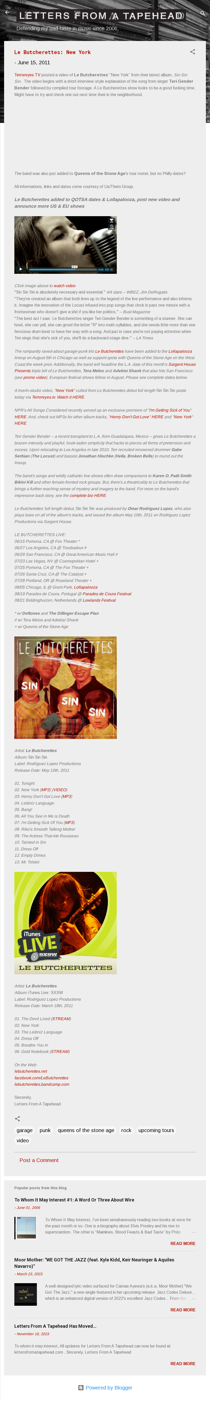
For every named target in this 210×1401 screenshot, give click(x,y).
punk (45, 1130)
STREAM (60, 1019)
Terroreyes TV (27, 75)
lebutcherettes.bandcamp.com (41, 1084)
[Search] (203, 14)
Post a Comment (39, 1160)
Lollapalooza (180, 351)
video (23, 1140)
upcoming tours (156, 1130)
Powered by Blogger (108, 1387)
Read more (183, 1243)
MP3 (45, 790)
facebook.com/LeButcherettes (41, 1078)
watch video (64, 286)
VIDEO (59, 790)
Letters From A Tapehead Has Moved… (55, 1326)
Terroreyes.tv (43, 397)
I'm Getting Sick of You (169, 410)
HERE (20, 417)
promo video (34, 377)
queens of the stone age (86, 1130)
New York (64, 390)
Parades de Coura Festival (106, 594)
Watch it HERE (70, 397)
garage (25, 1130)
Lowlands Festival (99, 600)
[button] (193, 52)
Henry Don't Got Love (129, 417)
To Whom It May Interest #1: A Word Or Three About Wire (74, 1200)
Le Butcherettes (109, 351)
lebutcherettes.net (30, 1071)
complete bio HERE (88, 495)
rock (126, 1130)
